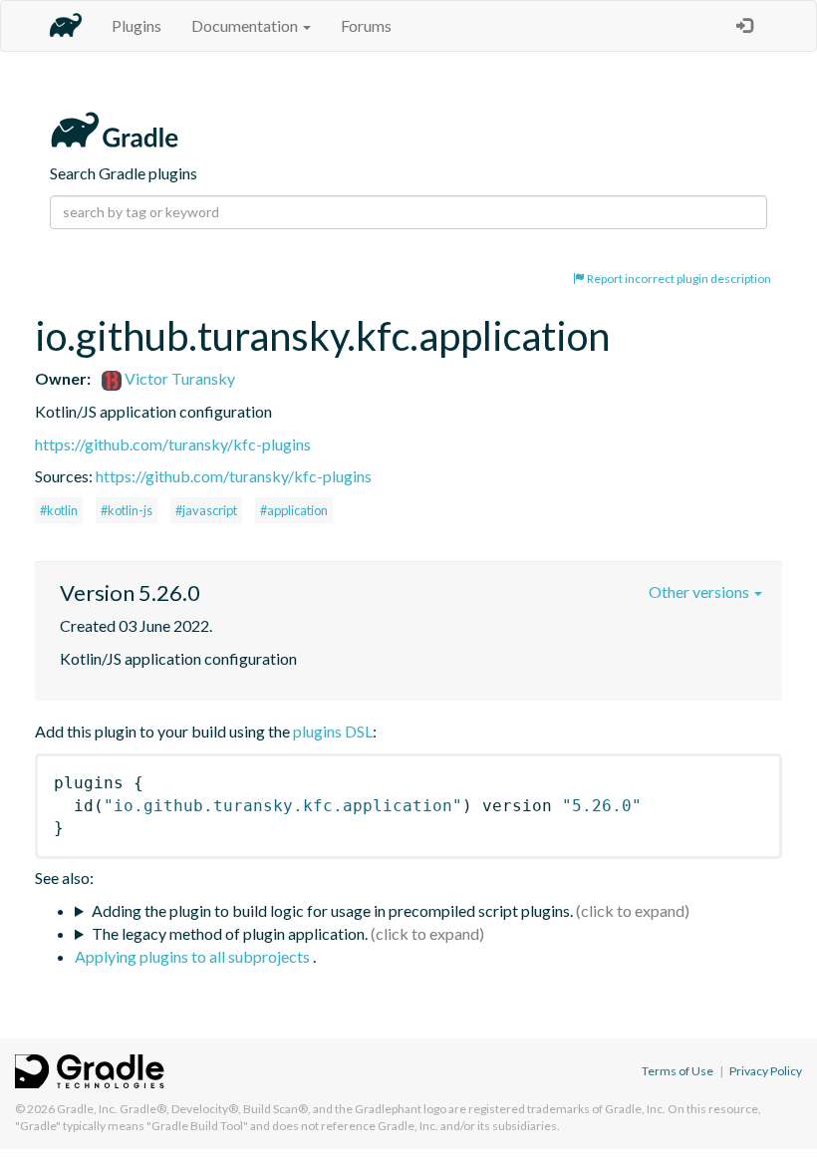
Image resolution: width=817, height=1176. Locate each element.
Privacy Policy (765, 1070)
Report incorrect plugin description (678, 278)
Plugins (136, 25)
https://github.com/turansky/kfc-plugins (173, 444)
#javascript (206, 510)
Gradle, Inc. (87, 1108)
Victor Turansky (178, 378)
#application (294, 510)
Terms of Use (677, 1070)
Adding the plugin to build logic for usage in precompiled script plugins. (332, 910)
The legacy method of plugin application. (230, 933)
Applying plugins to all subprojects (194, 956)
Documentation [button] (246, 25)
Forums (366, 25)
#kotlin (59, 510)
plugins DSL (333, 731)
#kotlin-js (126, 510)
